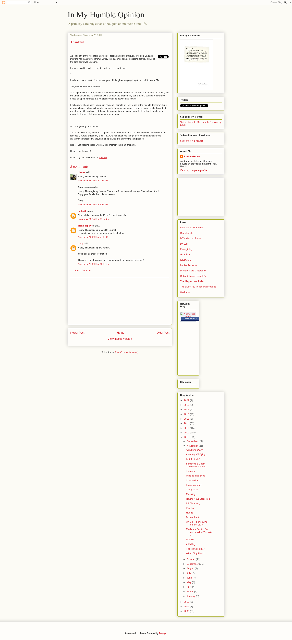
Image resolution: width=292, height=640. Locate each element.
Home (120, 332)
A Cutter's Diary (194, 449)
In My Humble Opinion (106, 14)
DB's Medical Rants (190, 238)
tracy (80, 243)
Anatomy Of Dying (195, 454)
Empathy (191, 494)
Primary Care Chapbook (193, 270)
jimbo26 (82, 211)
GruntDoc (185, 254)
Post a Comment (83, 270)
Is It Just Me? (193, 459)
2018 (187, 405)
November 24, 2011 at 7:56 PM (93, 237)
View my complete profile (193, 170)
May (189, 582)
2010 (187, 601)
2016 (187, 414)
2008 (187, 611)
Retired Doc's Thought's (193, 276)
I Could (190, 539)
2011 (187, 437)
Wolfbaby (185, 292)
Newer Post (77, 332)
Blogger (162, 633)
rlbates (81, 172)
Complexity (192, 489)
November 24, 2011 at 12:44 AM (93, 219)
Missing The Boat (195, 475)
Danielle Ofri (186, 233)
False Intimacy (194, 485)
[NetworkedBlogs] (188, 316)
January (191, 596)
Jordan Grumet (192, 156)
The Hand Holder (195, 548)
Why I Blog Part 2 (195, 553)
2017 (187, 409)
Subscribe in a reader (191, 140)
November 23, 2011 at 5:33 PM (93, 204)
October (191, 559)
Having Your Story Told (198, 498)
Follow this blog (190, 319)
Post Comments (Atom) (126, 352)
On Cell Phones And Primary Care (197, 523)
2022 (187, 400)
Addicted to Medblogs (191, 227)
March (190, 591)
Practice (190, 508)
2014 (187, 423)
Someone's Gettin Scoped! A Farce (196, 465)
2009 (187, 606)
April (189, 586)
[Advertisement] (119, 301)
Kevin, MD (185, 259)
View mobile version (120, 338)
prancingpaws (85, 225)
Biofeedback (192, 517)
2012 (187, 432)
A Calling (190, 544)
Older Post (163, 332)
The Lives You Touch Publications (198, 286)
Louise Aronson (188, 265)
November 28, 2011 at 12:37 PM (93, 264)
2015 (187, 418)
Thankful (190, 471)
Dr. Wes (184, 243)
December (193, 441)
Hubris (189, 512)
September (193, 563)
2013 (187, 428)
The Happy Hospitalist (192, 281)
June (190, 577)
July (189, 573)
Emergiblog (186, 249)
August (191, 568)
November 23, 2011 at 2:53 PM (93, 180)
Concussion (192, 480)
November (193, 445)
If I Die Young (193, 503)
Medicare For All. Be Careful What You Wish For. (199, 532)
